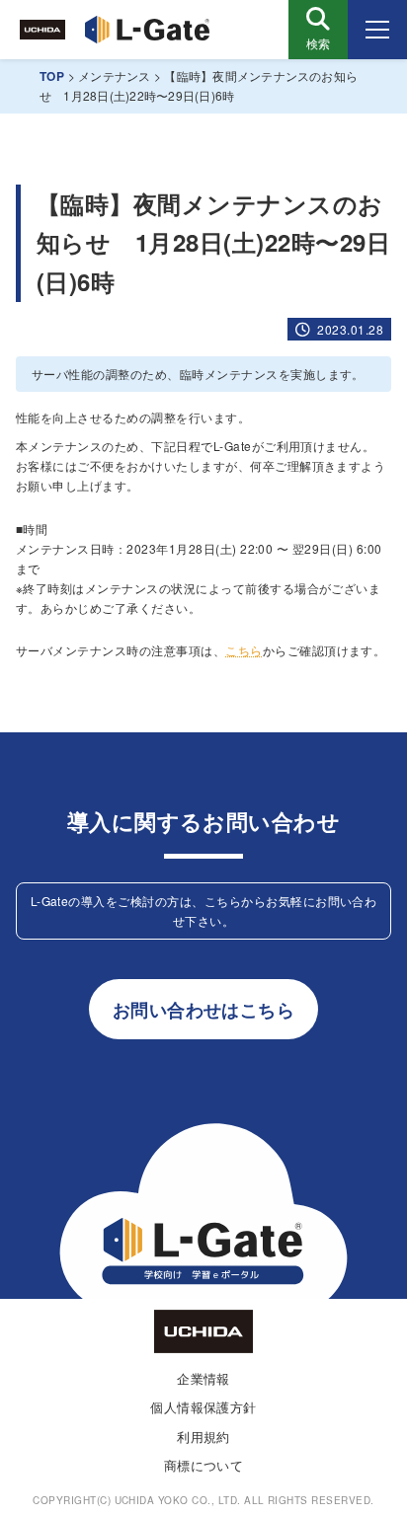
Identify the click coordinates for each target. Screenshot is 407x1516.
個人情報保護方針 (203, 1407)
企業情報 (203, 1378)
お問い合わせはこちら (204, 1009)
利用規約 (203, 1436)
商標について (204, 1465)
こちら (243, 650)
